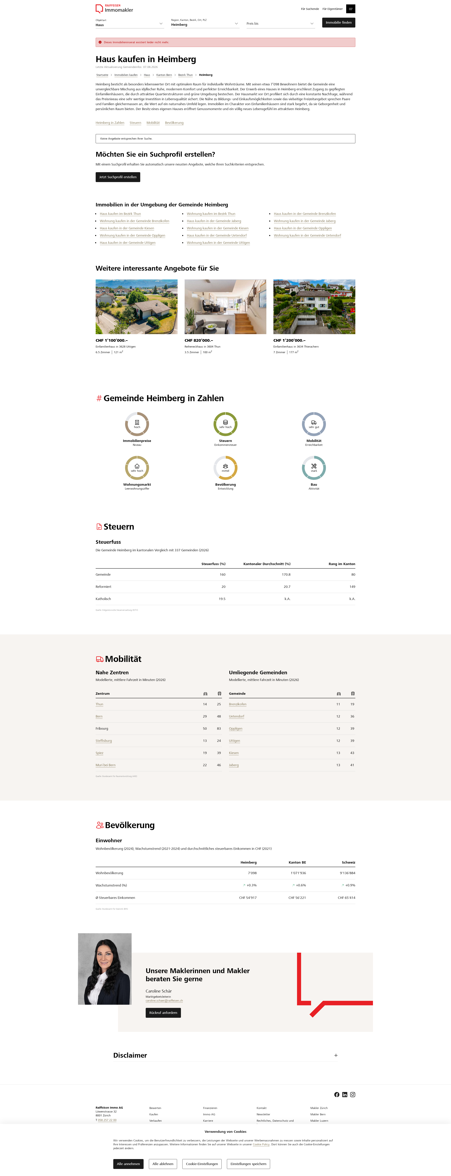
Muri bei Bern (106, 765)
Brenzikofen (237, 704)
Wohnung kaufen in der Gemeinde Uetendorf (307, 235)
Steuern (135, 123)
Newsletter (263, 1114)
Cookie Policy (261, 1144)
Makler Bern (318, 1114)
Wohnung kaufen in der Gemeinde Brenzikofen (134, 221)
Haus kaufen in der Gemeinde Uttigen (128, 243)
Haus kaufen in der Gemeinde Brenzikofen (305, 214)
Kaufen (153, 1114)
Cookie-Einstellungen (202, 1164)
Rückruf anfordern (163, 1013)
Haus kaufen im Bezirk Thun (120, 214)
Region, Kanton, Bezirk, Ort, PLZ (188, 19)
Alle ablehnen (163, 1164)
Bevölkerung (174, 123)
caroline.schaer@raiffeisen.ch (164, 1000)
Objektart (101, 20)
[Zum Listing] (137, 306)
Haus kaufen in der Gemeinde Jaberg (214, 221)
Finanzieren (210, 1108)
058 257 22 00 (107, 1120)
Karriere (208, 1120)
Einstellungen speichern (248, 1164)
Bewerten (155, 1108)
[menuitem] (310, 8)
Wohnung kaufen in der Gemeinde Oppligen (132, 235)
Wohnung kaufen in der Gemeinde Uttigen (218, 243)
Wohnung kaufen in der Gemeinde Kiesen (218, 228)
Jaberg (234, 765)
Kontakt (262, 1108)
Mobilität (153, 123)
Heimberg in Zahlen (110, 123)
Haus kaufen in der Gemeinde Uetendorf (217, 235)
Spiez (99, 753)
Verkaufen (155, 1120)
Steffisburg (104, 741)
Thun (99, 704)
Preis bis (252, 24)
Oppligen (235, 728)
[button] (350, 8)
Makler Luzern (319, 1120)
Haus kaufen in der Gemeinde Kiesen (127, 228)
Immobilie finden (339, 22)
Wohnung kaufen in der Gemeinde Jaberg (305, 221)
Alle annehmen (128, 1164)
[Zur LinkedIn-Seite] (344, 1094)
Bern (99, 716)
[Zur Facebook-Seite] (336, 1094)
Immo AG (209, 1114)
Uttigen (234, 741)
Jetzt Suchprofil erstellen (118, 177)
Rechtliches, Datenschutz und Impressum (275, 1122)
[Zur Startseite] (114, 9)
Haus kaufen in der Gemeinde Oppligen (303, 228)
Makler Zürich (319, 1108)
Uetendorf (236, 716)
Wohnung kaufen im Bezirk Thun (211, 214)
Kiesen (234, 753)
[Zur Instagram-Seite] (352, 1094)
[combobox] (202, 24)
